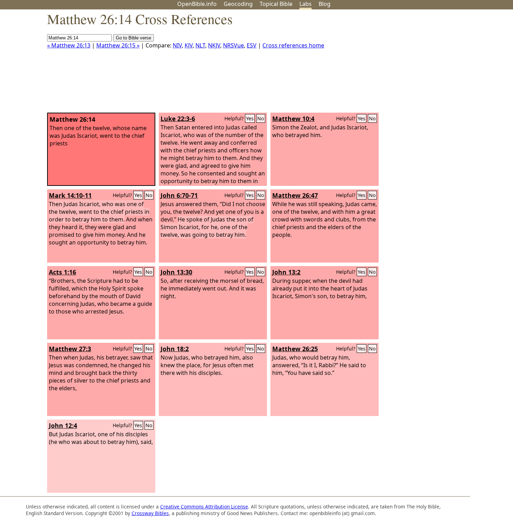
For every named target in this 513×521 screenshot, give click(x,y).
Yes (250, 118)
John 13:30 (176, 272)
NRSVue (233, 45)
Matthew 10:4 (293, 118)
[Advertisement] (442, 64)
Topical (276, 4)
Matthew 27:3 (70, 349)
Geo (238, 4)
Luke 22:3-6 (178, 118)
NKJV (214, 45)
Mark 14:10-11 (70, 195)
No (260, 118)
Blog (324, 4)
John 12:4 (63, 425)
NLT (200, 45)
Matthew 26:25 (295, 349)
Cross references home (293, 45)
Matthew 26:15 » (118, 45)
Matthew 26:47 (295, 195)
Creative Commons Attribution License (204, 506)
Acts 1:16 (62, 272)
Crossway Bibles (150, 513)
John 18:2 (175, 349)
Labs (305, 4)
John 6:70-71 (179, 195)
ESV (251, 45)
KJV (189, 45)
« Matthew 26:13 (68, 45)
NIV (177, 45)
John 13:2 (286, 272)
